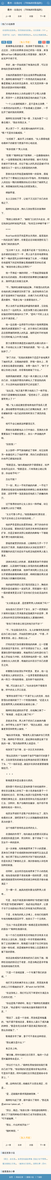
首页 (11, 1177)
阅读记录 (19, 1177)
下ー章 (43, 16)
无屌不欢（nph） (9, 35)
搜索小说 (30, 1177)
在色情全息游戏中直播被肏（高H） (16, 30)
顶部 (40, 1177)
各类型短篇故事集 (25, 1159)
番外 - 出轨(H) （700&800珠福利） (25, 2)
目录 (20, 16)
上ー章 (8, 16)
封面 (31, 16)
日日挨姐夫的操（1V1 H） (28, 30)
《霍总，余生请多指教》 (12, 1159)
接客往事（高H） (40, 1163)
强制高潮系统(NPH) (26, 35)
